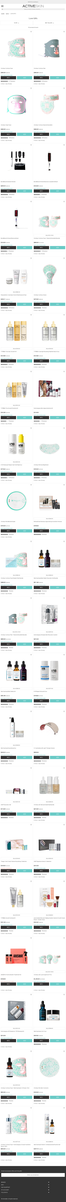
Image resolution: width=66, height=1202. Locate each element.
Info (8, 78)
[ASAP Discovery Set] (16, 785)
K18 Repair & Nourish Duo (40, 691)
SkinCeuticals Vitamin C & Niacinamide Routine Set (47, 1144)
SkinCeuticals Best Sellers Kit (8, 691)
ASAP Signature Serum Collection (42, 861)
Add (24, 78)
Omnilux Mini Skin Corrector (41, 1088)
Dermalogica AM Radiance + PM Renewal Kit (12, 1031)
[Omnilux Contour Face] (16, 48)
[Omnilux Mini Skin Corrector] (49, 1068)
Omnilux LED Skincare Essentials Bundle (44, 804)
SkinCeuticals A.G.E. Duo (40, 1031)
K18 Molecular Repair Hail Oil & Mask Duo (11, 465)
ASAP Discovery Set (6, 804)
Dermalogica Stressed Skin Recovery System (45, 635)
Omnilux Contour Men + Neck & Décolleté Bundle (14, 635)
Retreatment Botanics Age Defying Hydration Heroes (48, 521)
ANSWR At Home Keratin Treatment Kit (11, 974)
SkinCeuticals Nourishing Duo (8, 748)
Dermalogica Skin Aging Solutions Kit (43, 408)
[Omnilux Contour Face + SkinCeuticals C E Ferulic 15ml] (16, 1068)
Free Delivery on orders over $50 (33, 2)
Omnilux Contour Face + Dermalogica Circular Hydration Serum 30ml (16, 1145)
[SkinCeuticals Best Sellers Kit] (16, 671)
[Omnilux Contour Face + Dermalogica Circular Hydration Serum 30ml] (16, 1125)
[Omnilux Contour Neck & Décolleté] (49, 105)
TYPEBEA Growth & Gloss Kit (8, 918)
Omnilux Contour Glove (40, 295)
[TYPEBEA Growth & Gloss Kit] (16, 898)
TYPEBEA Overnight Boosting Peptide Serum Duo (46, 351)
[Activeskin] (33, 6)
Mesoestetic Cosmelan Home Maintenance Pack (13, 295)
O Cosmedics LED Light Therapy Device (44, 748)
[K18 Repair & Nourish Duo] (49, 671)
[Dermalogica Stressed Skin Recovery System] (49, 615)
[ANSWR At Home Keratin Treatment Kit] (16, 955)
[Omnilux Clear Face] (16, 105)
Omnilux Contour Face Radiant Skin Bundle (12, 578)
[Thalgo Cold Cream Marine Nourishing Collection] (16, 841)
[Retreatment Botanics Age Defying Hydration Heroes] (49, 501)
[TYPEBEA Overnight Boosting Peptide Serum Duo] (49, 331)
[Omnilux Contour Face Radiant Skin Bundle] (16, 558)
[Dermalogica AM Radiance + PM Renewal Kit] (16, 1011)
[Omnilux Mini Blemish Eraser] (16, 501)
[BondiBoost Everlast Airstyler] (16, 162)
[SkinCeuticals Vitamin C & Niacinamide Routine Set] (49, 1125)
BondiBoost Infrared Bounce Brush (10, 238)
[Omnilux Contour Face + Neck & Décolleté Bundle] (49, 218)
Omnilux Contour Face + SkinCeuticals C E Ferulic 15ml (15, 1088)
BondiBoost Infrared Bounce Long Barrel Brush (46, 181)
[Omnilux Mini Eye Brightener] (49, 445)
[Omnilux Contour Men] (49, 48)
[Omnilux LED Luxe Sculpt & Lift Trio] (49, 955)
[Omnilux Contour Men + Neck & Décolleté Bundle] (16, 615)
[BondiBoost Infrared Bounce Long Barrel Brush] (49, 162)
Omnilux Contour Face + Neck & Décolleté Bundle (47, 238)
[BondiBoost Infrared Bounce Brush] (16, 218)
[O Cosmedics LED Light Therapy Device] (49, 728)
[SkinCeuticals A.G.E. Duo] (49, 1011)
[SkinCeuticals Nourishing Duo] (16, 728)
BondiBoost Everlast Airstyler (8, 181)
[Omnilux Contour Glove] (49, 275)
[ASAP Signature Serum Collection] (49, 841)
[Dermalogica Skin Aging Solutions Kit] (49, 388)
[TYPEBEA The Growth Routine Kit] (16, 388)
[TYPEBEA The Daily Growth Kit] (16, 331)
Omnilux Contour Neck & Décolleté (43, 125)
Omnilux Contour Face (7, 68)
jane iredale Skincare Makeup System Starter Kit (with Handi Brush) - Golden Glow (49, 918)
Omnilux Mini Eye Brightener (41, 465)
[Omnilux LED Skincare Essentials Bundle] (49, 785)
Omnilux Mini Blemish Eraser (8, 521)
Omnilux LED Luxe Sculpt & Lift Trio (43, 974)
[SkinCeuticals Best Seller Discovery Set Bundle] (49, 558)
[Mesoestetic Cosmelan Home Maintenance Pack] (16, 275)
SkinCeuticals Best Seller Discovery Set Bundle (46, 578)
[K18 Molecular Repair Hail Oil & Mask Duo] (16, 445)
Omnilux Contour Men (39, 68)
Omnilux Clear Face (6, 125)
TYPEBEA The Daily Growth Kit (8, 351)
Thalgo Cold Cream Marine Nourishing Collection (14, 861)
